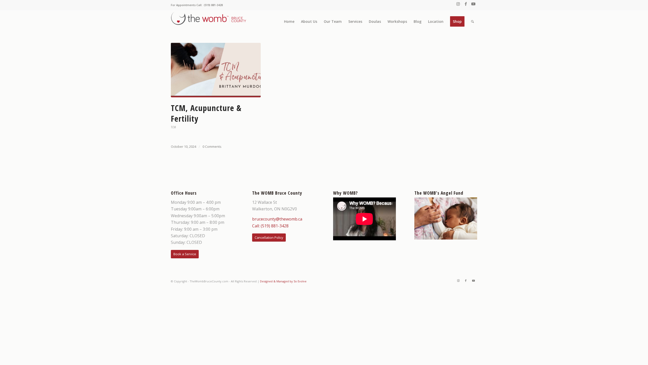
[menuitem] (289, 21)
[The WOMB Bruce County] (209, 21)
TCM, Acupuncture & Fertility (206, 113)
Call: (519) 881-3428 (270, 226)
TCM (173, 127)
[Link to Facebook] (465, 4)
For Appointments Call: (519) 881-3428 (197, 5)
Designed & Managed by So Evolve (283, 281)
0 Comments (211, 146)
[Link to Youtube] (473, 4)
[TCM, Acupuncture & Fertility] (216, 70)
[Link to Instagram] (458, 4)
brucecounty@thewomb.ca (277, 219)
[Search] (472, 21)
